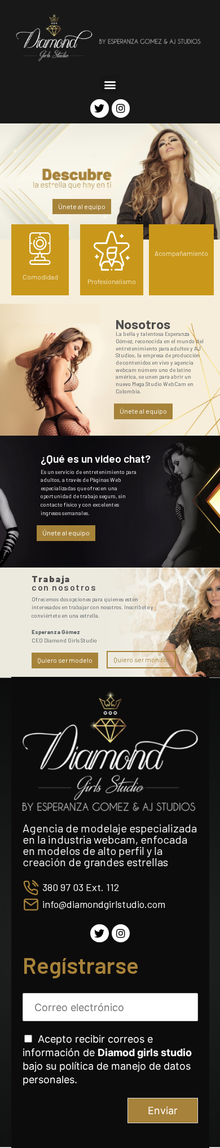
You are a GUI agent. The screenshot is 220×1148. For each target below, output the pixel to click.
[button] (110, 84)
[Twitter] (99, 108)
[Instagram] (121, 108)
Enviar (163, 1110)
